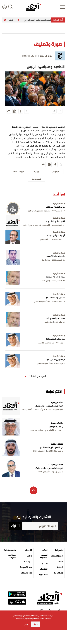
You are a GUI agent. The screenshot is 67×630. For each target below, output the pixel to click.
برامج (29, 556)
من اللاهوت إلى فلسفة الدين (51, 447)
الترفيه (44, 550)
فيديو (44, 563)
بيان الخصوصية (26, 567)
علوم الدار (59, 550)
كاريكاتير (28, 550)
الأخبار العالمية (57, 556)
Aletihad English (12, 556)
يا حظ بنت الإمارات (56, 426)
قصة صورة (43, 574)
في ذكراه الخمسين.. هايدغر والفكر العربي (48, 468)
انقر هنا (43, 618)
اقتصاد (60, 561)
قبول (36, 624)
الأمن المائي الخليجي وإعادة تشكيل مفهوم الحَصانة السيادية (48, 405)
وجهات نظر (58, 573)
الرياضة (60, 567)
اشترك (15, 526)
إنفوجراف (43, 569)
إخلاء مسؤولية (10, 550)
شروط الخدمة (26, 573)
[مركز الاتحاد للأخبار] (33, 7)
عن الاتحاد (28, 561)
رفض (26, 624)
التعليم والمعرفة (43, 556)
